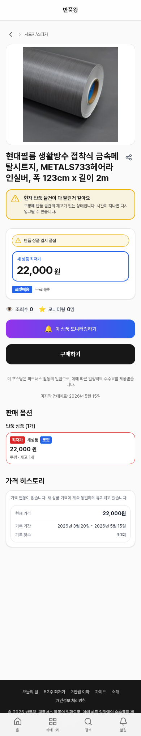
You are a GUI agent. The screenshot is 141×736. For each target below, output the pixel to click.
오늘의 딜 (30, 691)
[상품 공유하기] (128, 157)
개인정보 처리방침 (71, 700)
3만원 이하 (80, 691)
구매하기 (70, 354)
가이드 (100, 691)
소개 (115, 691)
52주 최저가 (54, 691)
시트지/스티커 (36, 34)
